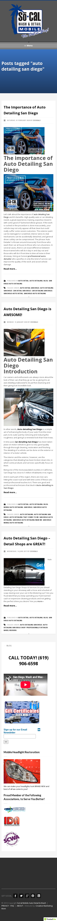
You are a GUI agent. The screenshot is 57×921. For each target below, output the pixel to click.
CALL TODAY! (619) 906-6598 (28, 661)
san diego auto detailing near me (27, 520)
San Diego (28, 507)
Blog (46, 281)
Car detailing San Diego (26, 441)
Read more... (10, 268)
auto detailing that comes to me (24, 517)
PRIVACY (5, 905)
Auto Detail (23, 281)
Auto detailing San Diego (29, 429)
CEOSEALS (36, 120)
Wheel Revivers (10, 630)
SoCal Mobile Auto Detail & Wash (31, 903)
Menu (30, 45)
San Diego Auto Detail (13, 293)
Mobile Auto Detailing (13, 507)
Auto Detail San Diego (29, 288)
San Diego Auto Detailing (35, 293)
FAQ (12, 905)
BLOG (9, 645)
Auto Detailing (36, 281)
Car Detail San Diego (22, 291)
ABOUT (20, 905)
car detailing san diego (42, 291)
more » (40, 601)
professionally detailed (37, 628)
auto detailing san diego (31, 625)
